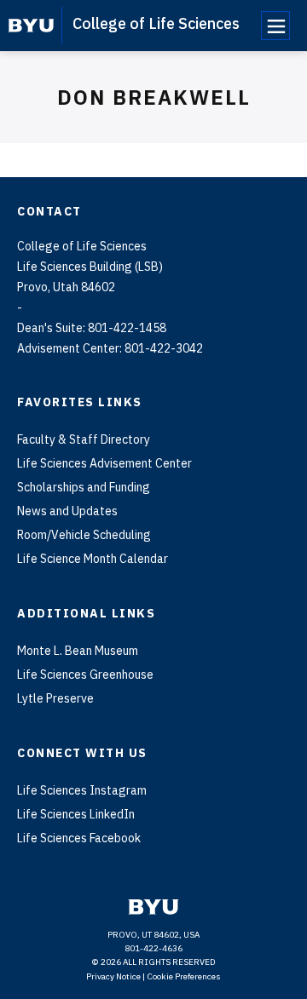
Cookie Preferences (184, 976)
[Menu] (275, 25)
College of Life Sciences (156, 23)
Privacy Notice (113, 976)
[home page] (31, 25)
